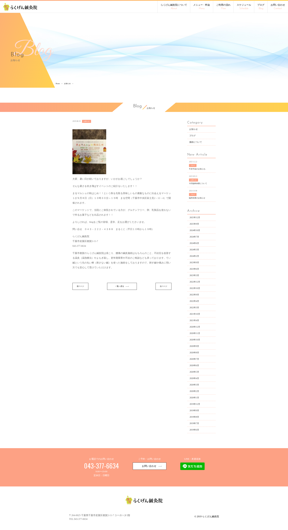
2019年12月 (195, 404)
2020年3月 (194, 385)
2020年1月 (194, 398)
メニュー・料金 (201, 7)
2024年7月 (194, 237)
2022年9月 (194, 295)
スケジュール (244, 7)
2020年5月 (194, 372)
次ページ (163, 286)
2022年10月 (195, 288)
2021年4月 (194, 320)
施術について (195, 142)
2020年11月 (195, 333)
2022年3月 (194, 307)
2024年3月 (194, 250)
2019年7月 (194, 423)
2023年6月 (194, 269)
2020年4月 (194, 378)
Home (58, 83)
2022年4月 (194, 301)
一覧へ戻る (119, 286)
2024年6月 (194, 243)
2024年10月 (195, 230)
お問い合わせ (278, 7)
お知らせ (67, 83)
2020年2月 (194, 391)
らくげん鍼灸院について (174, 7)
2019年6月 (194, 430)
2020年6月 (194, 365)
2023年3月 (194, 275)
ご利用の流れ (223, 7)
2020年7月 (194, 359)
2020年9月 (194, 346)
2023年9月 (194, 262)
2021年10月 (195, 314)
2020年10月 (195, 340)
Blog (137, 106)
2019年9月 (194, 410)
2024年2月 (194, 256)
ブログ (260, 7)
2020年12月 (195, 327)
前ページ (80, 286)
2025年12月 (195, 217)
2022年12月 (195, 282)
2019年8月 (194, 417)
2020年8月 (194, 352)
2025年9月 (194, 224)
